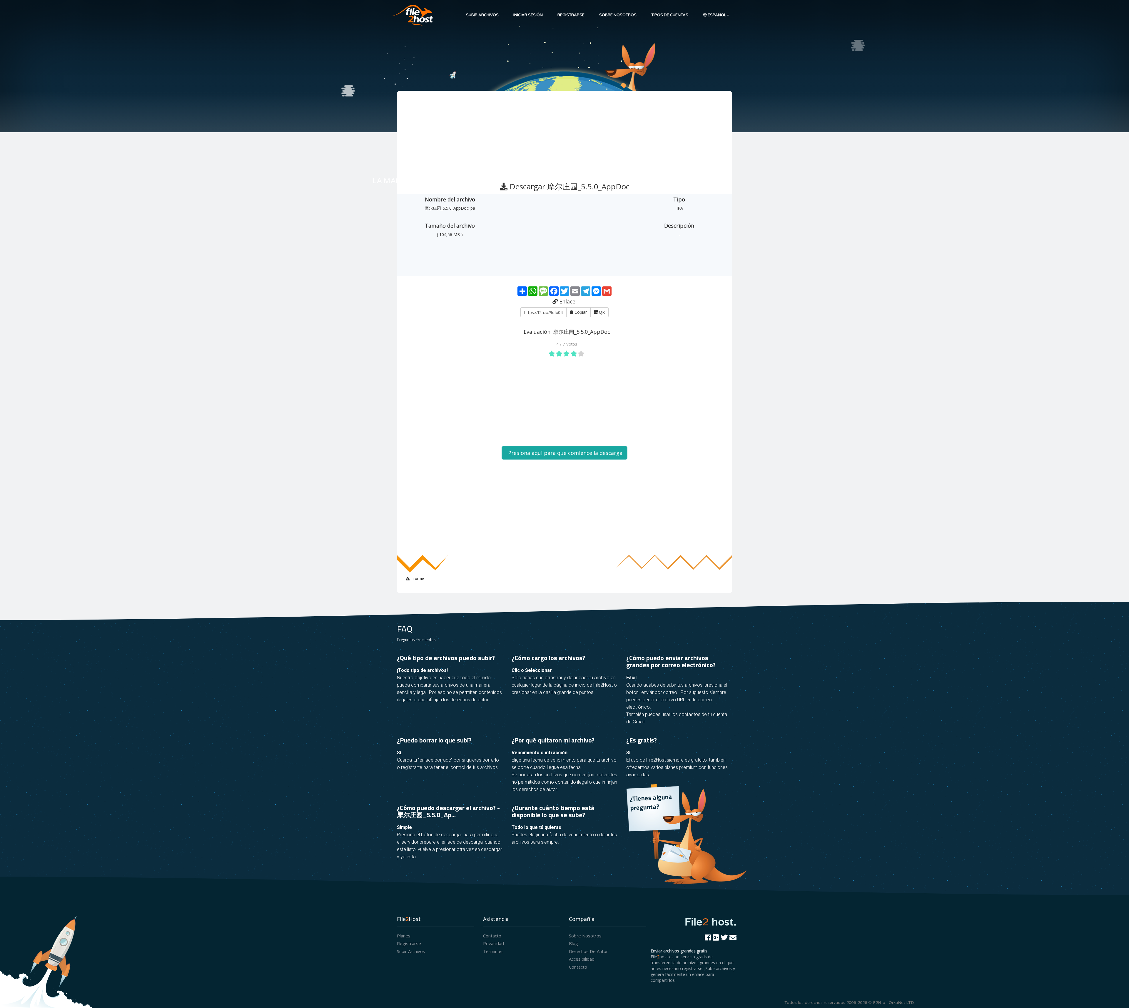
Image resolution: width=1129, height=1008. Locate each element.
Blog (573, 943)
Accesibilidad (581, 959)
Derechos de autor (588, 951)
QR (601, 312)
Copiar (580, 312)
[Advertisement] (565, 134)
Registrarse (570, 15)
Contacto (492, 936)
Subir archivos (482, 15)
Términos (492, 951)
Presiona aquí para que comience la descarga (564, 452)
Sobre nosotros (618, 15)
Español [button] (716, 15)
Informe (417, 578)
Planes (403, 936)
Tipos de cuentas (669, 15)
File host (710, 921)
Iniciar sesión (528, 15)
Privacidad (493, 943)
